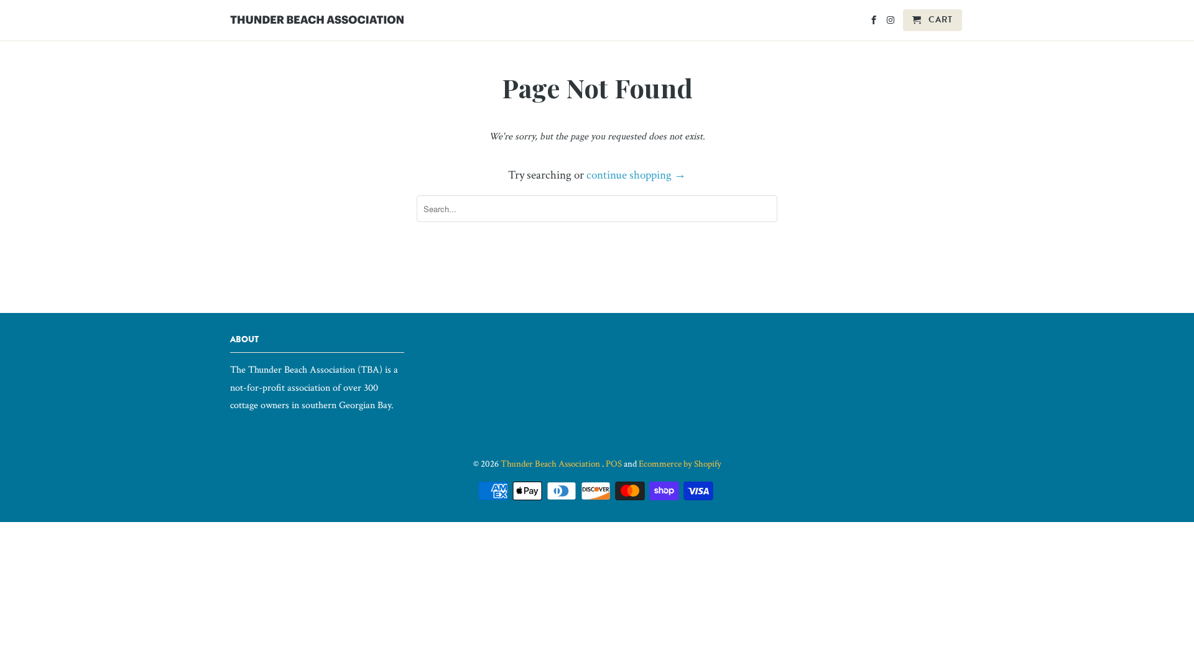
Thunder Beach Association (551, 464)
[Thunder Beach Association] (317, 17)
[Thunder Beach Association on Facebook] (874, 22)
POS (614, 464)
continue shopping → (636, 175)
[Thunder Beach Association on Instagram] (891, 22)
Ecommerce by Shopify (680, 464)
